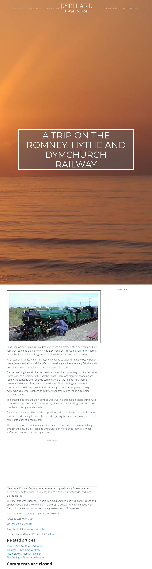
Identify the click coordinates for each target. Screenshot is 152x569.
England (79, 350)
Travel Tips (111, 8)
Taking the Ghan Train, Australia (24, 550)
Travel (16, 8)
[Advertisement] (52, 465)
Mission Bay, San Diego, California (25, 546)
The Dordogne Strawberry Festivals (25, 557)
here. (45, 529)
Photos (33, 8)
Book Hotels (130, 8)
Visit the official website (19, 524)
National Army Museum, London (24, 553)
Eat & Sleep (53, 8)
